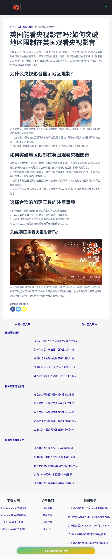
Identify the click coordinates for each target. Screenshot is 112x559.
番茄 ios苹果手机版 (13, 522)
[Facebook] (12, 309)
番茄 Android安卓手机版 (13, 529)
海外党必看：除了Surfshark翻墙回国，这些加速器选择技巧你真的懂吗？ (56, 448)
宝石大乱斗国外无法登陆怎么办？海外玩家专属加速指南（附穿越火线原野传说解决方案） (56, 429)
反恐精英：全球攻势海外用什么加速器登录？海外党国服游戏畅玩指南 (56, 403)
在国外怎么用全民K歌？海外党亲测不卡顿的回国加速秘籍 (56, 367)
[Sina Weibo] (24, 309)
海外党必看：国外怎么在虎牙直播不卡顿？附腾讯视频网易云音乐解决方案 (56, 375)
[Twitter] (18, 309)
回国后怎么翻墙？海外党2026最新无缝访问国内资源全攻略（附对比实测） (56, 457)
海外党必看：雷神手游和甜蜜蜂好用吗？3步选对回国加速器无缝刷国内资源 (56, 483)
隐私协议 (47, 515)
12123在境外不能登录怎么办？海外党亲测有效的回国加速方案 (56, 340)
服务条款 (47, 508)
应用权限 (47, 522)
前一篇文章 (22, 324)
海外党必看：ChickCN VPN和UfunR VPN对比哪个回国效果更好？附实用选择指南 (56, 465)
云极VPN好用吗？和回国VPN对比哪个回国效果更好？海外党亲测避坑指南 (56, 474)
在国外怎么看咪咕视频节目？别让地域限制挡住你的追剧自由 (56, 358)
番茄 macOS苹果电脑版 (13, 515)
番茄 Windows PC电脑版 (13, 508)
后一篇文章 (89, 324)
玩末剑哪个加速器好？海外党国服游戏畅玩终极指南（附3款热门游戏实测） (56, 420)
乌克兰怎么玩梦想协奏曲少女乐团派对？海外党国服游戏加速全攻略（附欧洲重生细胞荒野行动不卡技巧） (56, 412)
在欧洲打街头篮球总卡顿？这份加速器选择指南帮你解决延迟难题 (56, 394)
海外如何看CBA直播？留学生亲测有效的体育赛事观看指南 (56, 349)
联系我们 (47, 529)
